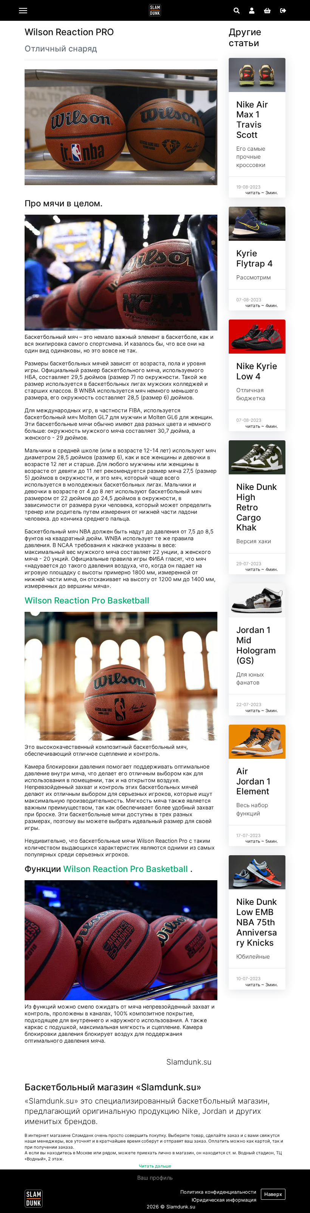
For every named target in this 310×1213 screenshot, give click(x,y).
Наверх (273, 1194)
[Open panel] (237, 10)
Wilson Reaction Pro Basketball (88, 600)
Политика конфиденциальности (218, 1192)
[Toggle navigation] (23, 10)
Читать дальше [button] (155, 1166)
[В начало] (34, 1200)
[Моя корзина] (267, 10)
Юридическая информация (224, 1200)
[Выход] (283, 10)
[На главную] (155, 10)
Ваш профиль (155, 1177)
